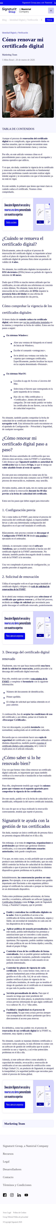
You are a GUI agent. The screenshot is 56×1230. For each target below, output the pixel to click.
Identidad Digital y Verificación (24, 20)
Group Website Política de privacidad (15, 1217)
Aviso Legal (7, 1213)
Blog (4, 20)
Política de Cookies (19, 1213)
